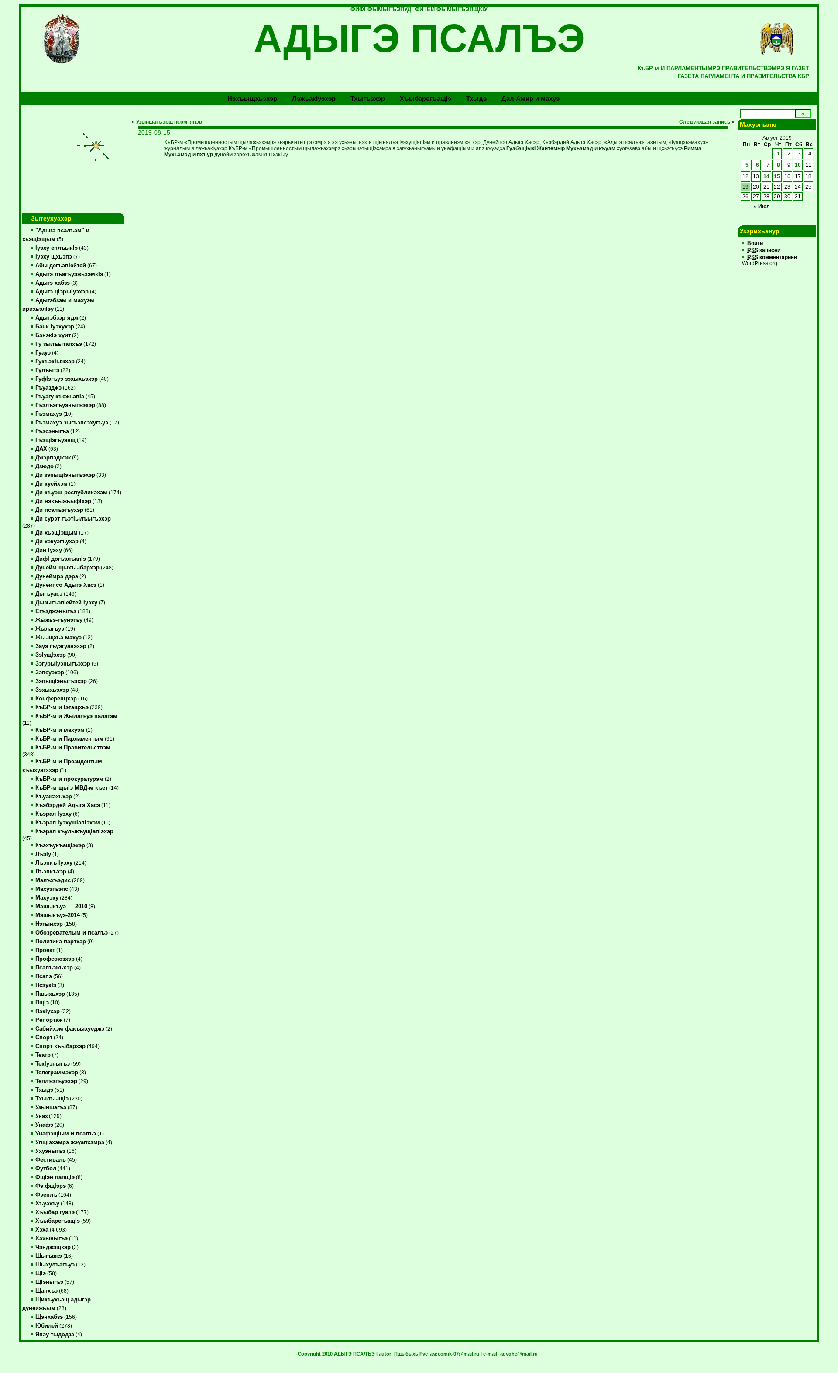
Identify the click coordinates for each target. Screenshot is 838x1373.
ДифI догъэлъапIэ (60, 559)
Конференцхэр (56, 699)
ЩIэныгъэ (49, 1282)
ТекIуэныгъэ (52, 1064)
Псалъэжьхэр (54, 968)
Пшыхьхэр (50, 994)
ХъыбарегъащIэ (57, 1221)
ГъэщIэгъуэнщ (55, 440)
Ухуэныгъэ (50, 1151)
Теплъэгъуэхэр (56, 1081)
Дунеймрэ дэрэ (56, 576)
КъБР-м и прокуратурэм (69, 779)
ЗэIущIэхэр (50, 655)
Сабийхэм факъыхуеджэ (69, 1029)
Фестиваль (50, 1160)
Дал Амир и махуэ (530, 98)
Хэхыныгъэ (51, 1238)
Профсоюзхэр (55, 959)
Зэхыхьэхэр (52, 690)
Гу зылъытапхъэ (58, 344)
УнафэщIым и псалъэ (65, 1134)
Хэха (41, 1230)
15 (777, 176)
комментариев (772, 257)
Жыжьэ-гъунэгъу (58, 620)
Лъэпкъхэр (50, 872)
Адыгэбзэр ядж (56, 318)
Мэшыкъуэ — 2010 (61, 907)
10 (798, 165)
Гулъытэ (47, 370)
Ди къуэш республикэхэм (71, 493)
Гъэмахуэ (48, 414)
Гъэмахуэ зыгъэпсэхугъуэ (71, 423)
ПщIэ (42, 1003)
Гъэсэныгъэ (52, 431)
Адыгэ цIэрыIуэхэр (62, 292)
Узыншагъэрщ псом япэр (169, 121)
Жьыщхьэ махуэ (58, 638)
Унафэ (44, 1125)
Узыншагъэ (50, 1107)
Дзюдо (44, 466)
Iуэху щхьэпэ (53, 257)
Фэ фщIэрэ (50, 1186)
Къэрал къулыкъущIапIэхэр (74, 831)
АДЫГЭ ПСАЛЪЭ (419, 38)
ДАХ (41, 449)
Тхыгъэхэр (367, 98)
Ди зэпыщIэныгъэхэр (65, 475)
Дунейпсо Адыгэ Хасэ (65, 585)
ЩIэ (40, 1273)
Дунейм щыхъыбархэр (67, 568)
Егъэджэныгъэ (55, 611)
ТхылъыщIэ (52, 1099)
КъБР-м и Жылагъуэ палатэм (76, 716)
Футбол (45, 1169)
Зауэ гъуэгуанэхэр (60, 646)
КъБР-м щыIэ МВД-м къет (71, 788)
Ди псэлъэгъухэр (59, 510)
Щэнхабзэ (49, 1317)
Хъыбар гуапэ (55, 1212)
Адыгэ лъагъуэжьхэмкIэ (69, 274)
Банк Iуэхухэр (54, 327)
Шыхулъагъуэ (55, 1265)
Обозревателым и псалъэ (71, 933)
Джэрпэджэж (53, 458)
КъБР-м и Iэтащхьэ (62, 707)
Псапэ (43, 976)
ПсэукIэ (45, 985)
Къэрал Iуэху (53, 814)
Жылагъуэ (49, 629)
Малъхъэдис (53, 880)
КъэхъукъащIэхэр (60, 845)
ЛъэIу (43, 854)
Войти (755, 243)
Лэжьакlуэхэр (314, 98)
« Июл (762, 206)
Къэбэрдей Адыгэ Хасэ (67, 805)
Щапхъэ (46, 1291)
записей (763, 250)
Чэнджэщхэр (53, 1247)
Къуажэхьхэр (53, 796)
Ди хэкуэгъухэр (57, 541)
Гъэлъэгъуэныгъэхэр (65, 405)
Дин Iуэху (48, 550)
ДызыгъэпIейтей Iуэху (66, 603)
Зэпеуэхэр (49, 672)
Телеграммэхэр (56, 1072)
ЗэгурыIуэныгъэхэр (62, 664)
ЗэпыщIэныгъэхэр (61, 681)
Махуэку (46, 898)
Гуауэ (43, 353)
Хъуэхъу (47, 1204)
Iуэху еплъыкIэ (56, 248)
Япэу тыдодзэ (54, 1335)
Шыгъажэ (48, 1256)
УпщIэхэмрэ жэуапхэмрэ (69, 1142)
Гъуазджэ (48, 388)
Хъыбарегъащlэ (425, 98)
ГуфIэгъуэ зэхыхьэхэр (66, 379)
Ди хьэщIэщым (56, 533)
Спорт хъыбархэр (60, 1046)
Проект (45, 950)
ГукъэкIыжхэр (55, 362)
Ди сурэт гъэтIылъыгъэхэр (73, 519)
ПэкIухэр (47, 1011)
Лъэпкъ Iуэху (53, 863)
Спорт (43, 1038)
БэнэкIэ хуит (53, 335)
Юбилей (46, 1326)
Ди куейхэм (51, 484)
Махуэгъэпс (51, 889)
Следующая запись (704, 121)
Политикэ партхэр (60, 941)
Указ (41, 1116)
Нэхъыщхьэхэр (252, 98)
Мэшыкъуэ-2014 (57, 915)
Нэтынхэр (49, 924)
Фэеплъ (46, 1195)
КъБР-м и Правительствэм (72, 748)
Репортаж (48, 1020)
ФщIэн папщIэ (55, 1177)
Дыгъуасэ (48, 594)
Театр (43, 1055)
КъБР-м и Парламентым (69, 739)
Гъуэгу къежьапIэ (59, 396)
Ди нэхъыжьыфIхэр (63, 501)
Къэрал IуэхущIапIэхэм (67, 823)
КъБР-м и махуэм (60, 730)
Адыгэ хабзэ (52, 283)
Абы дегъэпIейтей (60, 265)
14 (766, 176)
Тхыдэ (476, 98)
